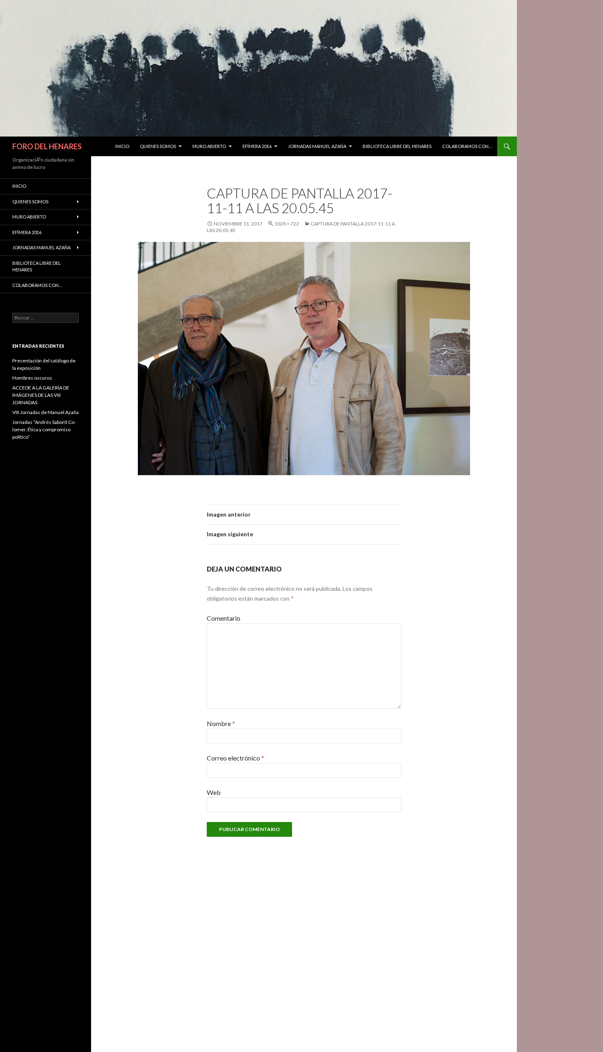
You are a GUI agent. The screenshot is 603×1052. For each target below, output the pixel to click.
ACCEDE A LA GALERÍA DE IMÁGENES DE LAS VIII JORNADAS (40, 395)
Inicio (122, 146)
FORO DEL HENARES (47, 146)
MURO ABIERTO (209, 146)
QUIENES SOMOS (158, 146)
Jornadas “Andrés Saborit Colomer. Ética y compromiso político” (44, 429)
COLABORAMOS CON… (467, 146)
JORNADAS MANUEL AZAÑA (317, 146)
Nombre (221, 723)
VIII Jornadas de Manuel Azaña (45, 412)
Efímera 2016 (257, 146)
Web (214, 792)
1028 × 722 (286, 224)
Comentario (223, 618)
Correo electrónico (235, 758)
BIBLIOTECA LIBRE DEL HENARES (397, 146)
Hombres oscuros (32, 378)
